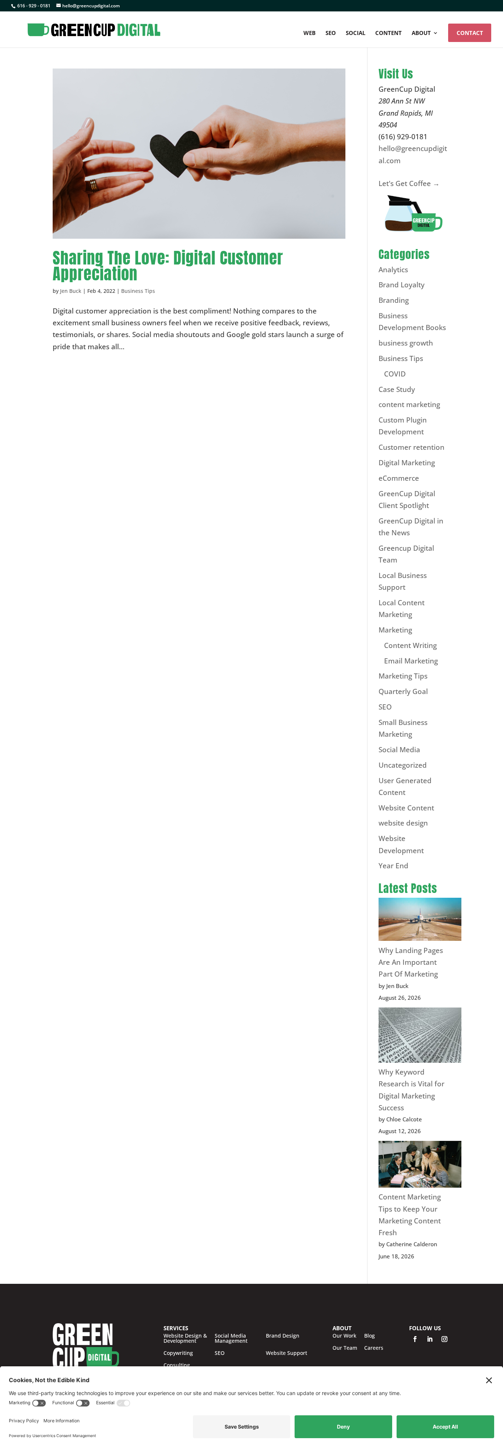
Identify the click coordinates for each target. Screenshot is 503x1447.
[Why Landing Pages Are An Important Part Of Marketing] (420, 921)
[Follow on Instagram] (444, 1339)
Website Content (406, 808)
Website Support (286, 1353)
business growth (406, 343)
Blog (369, 1335)
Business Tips (138, 290)
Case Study (397, 389)
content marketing (409, 404)
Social (355, 33)
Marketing (395, 630)
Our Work (344, 1335)
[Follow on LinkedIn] (430, 1339)
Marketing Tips (403, 676)
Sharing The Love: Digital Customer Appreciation (168, 265)
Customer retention (411, 447)
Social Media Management (231, 1338)
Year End (393, 865)
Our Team (345, 1347)
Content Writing (410, 645)
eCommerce (399, 478)
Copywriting (178, 1353)
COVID (395, 374)
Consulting (176, 1365)
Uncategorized (403, 765)
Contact (470, 32)
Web (309, 33)
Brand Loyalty (402, 285)
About (421, 33)
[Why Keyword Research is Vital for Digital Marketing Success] (420, 1037)
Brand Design (282, 1336)
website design (403, 823)
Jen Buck (70, 290)
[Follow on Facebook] (415, 1339)
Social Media (399, 749)
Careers (373, 1347)
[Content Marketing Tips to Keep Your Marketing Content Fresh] (420, 1166)
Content (388, 33)
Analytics (393, 269)
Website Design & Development (185, 1338)
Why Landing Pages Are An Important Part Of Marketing (411, 962)
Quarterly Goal (403, 691)
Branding (394, 300)
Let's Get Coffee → (409, 183)
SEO (331, 33)
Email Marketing (411, 661)
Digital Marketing (407, 462)
